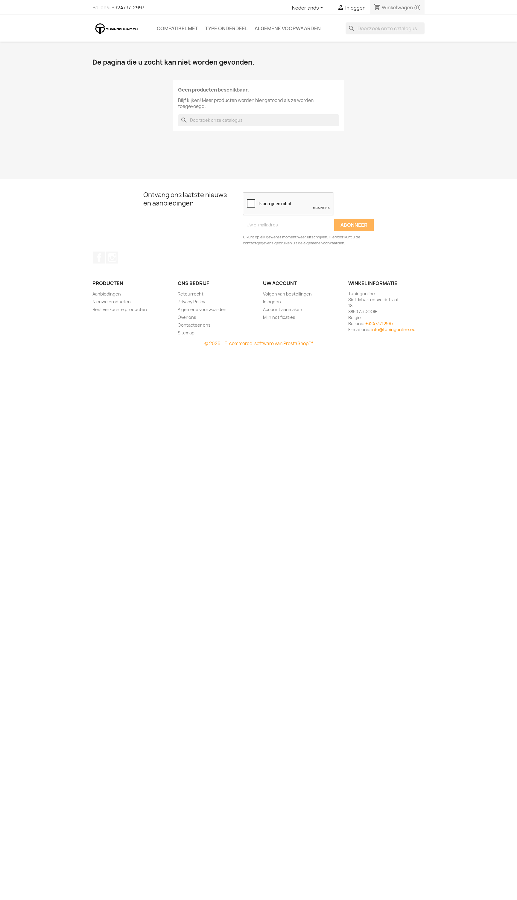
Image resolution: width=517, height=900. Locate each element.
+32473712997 (128, 7)
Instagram (112, 258)
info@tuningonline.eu (393, 329)
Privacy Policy (191, 301)
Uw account (280, 283)
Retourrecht (190, 294)
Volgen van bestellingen (287, 294)
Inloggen (272, 301)
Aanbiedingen (106, 294)
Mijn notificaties (279, 317)
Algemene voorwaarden (288, 28)
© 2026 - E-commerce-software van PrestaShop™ (258, 343)
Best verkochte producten (119, 309)
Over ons (187, 317)
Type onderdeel (226, 28)
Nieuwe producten (111, 301)
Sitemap (186, 333)
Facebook (99, 258)
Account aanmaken (282, 309)
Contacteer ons (194, 325)
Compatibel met (177, 28)
